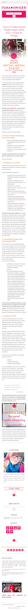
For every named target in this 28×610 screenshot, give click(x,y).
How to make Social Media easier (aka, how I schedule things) (14, 31)
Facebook (11, 527)
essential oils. (10, 567)
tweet (13, 175)
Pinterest (7, 531)
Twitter (7, 527)
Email (11, 531)
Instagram (19, 527)
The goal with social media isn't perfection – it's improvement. (13, 387)
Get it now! (14, 16)
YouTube (15, 527)
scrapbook (19, 326)
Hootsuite (16, 278)
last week (14, 108)
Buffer (8, 299)
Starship (14, 103)
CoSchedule (8, 165)
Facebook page (18, 196)
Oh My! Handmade (16, 607)
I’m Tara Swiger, (5, 560)
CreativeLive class (7, 230)
